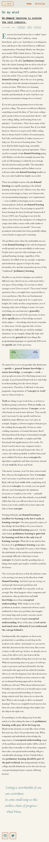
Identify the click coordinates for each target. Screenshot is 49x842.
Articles (40, 3)
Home (29, 3)
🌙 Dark (7, 4)
